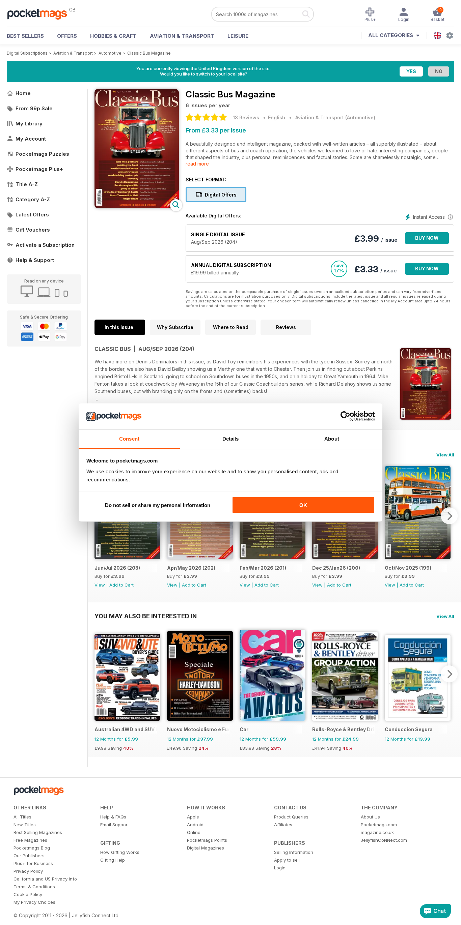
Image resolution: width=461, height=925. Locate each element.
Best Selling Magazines (37, 832)
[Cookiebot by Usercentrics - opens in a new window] (345, 416)
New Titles (24, 824)
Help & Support (35, 260)
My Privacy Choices (34, 902)
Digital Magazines (205, 848)
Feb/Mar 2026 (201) (263, 568)
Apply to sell (287, 860)
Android (195, 824)
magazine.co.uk (377, 832)
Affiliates (283, 824)
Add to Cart (121, 585)
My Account (31, 139)
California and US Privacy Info (45, 879)
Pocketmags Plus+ (39, 169)
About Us (370, 816)
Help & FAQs (113, 816)
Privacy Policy (28, 871)
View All (445, 454)
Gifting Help (112, 860)
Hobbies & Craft (113, 36)
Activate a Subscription (45, 245)
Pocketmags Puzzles (42, 154)
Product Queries (291, 816)
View (99, 585)
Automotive (110, 53)
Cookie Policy (27, 894)
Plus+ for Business (33, 863)
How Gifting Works (119, 852)
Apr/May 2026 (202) (191, 568)
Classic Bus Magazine (149, 53)
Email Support (114, 824)
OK (303, 505)
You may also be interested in (145, 616)
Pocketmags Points (207, 840)
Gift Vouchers (33, 230)
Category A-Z (33, 199)
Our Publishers (29, 855)
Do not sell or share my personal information (157, 505)
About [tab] (331, 438)
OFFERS (67, 36)
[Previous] (99, 673)
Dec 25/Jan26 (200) (336, 568)
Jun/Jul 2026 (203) (117, 568)
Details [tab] (230, 438)
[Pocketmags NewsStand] (40, 13)
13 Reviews (246, 117)
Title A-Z (27, 184)
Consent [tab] (129, 438)
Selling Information (293, 852)
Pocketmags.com (379, 824)
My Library (29, 123)
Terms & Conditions (34, 886)
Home (23, 93)
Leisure (237, 36)
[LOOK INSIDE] (136, 206)
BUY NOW (427, 238)
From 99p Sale (34, 108)
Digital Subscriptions (27, 53)
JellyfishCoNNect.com (384, 840)
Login (280, 867)
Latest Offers (32, 214)
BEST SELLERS (25, 36)
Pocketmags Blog (31, 848)
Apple (193, 816)
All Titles (22, 816)
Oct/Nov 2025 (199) (408, 568)
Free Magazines (30, 840)
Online (193, 832)
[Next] (449, 515)
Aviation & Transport (182, 36)
